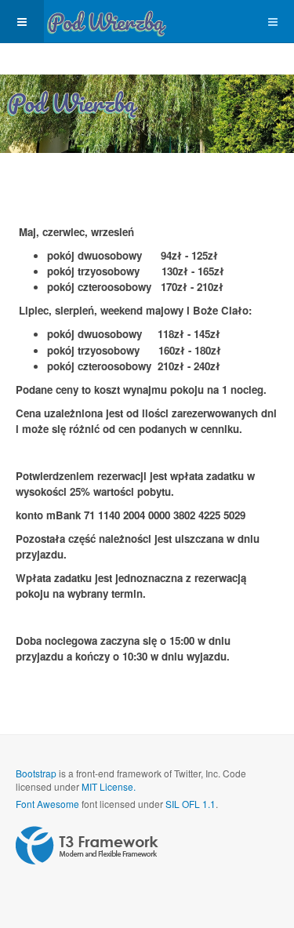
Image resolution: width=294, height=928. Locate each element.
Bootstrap (36, 773)
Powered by (87, 845)
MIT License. (109, 786)
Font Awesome (47, 803)
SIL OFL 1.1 (190, 803)
